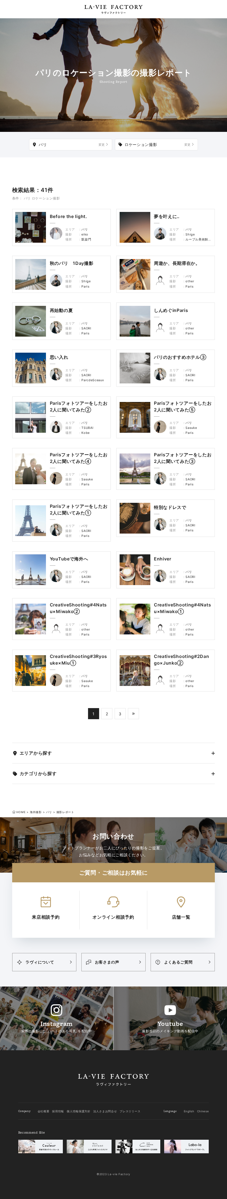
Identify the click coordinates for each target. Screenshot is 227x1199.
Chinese (203, 1111)
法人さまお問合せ (105, 1111)
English (189, 1111)
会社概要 (44, 1111)
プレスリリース (130, 1111)
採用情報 (58, 1111)
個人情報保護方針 (79, 1111)
